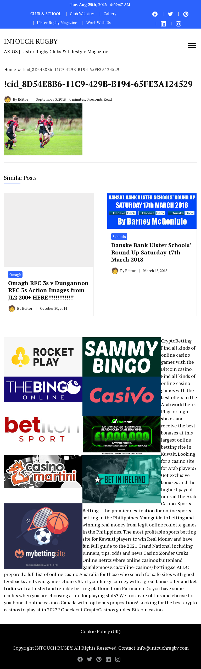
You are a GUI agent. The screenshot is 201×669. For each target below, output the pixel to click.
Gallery (110, 13)
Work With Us (98, 22)
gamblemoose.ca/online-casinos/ (117, 567)
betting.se (165, 567)
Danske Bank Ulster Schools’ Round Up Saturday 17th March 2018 (151, 252)
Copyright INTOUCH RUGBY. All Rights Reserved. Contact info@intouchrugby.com (101, 648)
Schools (119, 236)
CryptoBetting (176, 341)
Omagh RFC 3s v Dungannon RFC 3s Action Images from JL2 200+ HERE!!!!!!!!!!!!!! (48, 290)
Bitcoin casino (176, 369)
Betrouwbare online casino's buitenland (140, 560)
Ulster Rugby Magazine (57, 22)
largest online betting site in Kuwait (176, 447)
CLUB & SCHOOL (45, 13)
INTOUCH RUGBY (31, 41)
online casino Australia (74, 574)
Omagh (15, 274)
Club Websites (82, 13)
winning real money (103, 524)
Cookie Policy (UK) (101, 631)
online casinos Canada (52, 602)
